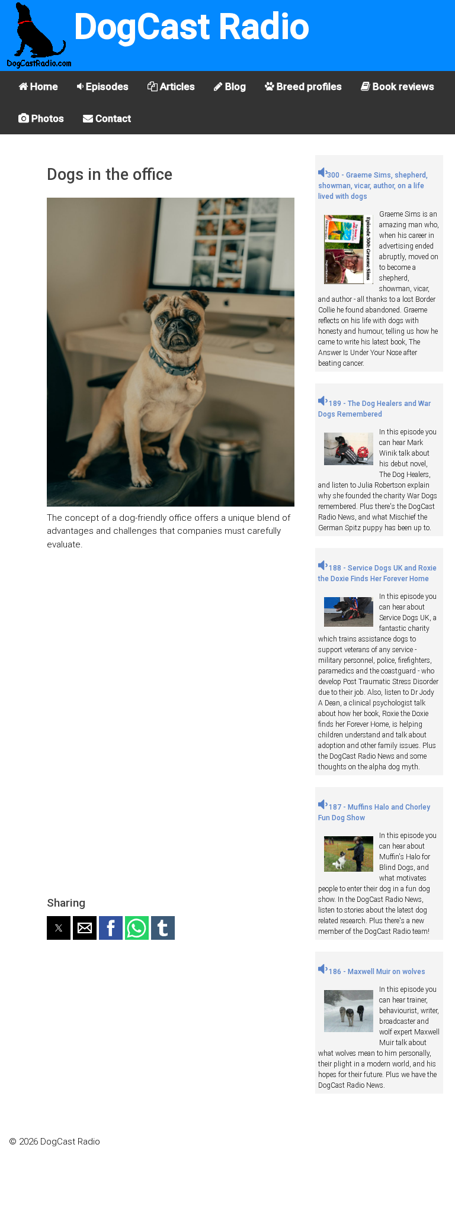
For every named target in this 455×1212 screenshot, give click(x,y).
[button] (59, 928)
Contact (112, 118)
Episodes (106, 86)
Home (43, 86)
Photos (46, 118)
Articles (176, 86)
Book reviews (402, 86)
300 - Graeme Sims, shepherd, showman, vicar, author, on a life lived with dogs (373, 186)
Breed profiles (308, 86)
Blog (234, 86)
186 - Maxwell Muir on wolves (376, 972)
